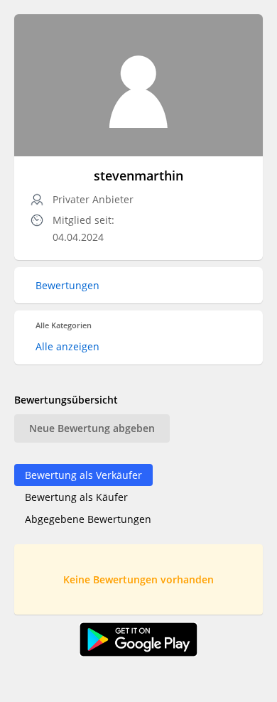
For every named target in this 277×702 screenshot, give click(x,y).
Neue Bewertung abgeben (92, 428)
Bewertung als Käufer (76, 497)
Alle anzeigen (67, 346)
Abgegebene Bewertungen (88, 519)
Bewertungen (67, 285)
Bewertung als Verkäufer (83, 475)
